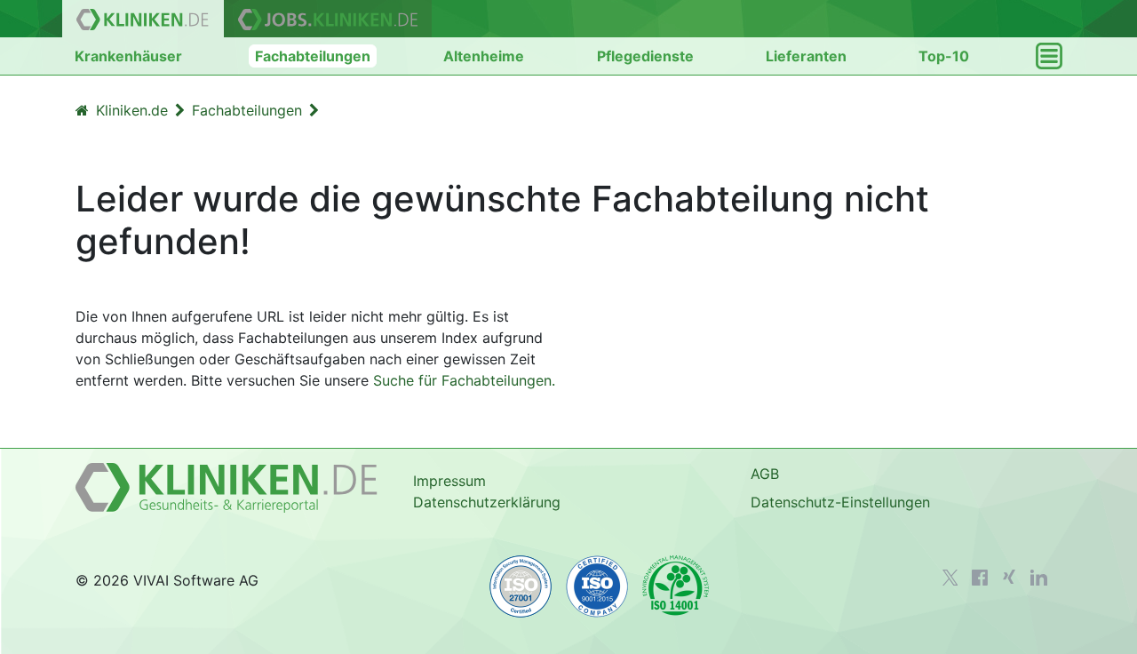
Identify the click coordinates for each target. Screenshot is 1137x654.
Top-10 (943, 56)
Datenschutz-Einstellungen (840, 502)
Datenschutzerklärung (487, 502)
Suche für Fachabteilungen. (464, 380)
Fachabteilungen (312, 56)
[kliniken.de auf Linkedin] (1038, 578)
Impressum (449, 481)
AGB (765, 474)
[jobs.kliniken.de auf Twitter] (950, 578)
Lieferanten (806, 56)
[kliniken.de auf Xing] (1009, 577)
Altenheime (483, 56)
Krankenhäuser (128, 56)
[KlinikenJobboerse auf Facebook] (980, 578)
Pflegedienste (645, 56)
